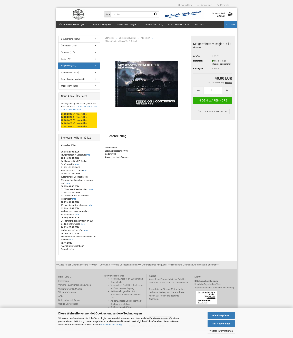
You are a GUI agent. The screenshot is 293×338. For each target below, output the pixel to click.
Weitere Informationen (221, 331)
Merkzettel (224, 5)
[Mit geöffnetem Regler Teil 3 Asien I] (146, 83)
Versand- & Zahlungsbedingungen (74, 285)
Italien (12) (66, 59)
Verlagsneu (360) (101, 24)
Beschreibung (117, 136)
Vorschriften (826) (179, 24)
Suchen (230, 24)
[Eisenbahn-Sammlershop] (78, 14)
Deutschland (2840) (70, 39)
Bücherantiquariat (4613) (73, 24)
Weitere (199, 24)
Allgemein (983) (68, 65)
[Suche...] (156, 15)
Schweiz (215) (68, 52)
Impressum (63, 281)
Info (88, 154)
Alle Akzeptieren (221, 315)
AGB (60, 296)
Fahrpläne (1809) (153, 24)
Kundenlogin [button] (205, 5)
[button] (185, 5)
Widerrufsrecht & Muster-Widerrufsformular (70, 291)
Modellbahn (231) (69, 86)
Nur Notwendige (221, 323)
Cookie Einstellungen (68, 304)
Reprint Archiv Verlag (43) (73, 79)
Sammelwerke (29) (70, 72)
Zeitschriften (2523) (127, 24)
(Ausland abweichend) (221, 64)
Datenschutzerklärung (111, 324)
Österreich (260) (69, 45)
